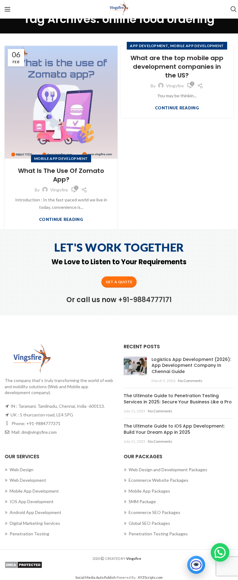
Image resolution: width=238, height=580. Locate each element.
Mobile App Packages (149, 491)
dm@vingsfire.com (39, 432)
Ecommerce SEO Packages (154, 512)
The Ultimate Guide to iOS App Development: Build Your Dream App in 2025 (174, 429)
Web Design (21, 469)
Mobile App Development (61, 158)
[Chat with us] (196, 565)
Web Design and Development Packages (168, 469)
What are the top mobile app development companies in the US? (176, 67)
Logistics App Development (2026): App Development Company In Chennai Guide (191, 365)
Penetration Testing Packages (158, 533)
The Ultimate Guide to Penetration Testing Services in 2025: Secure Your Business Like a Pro (178, 399)
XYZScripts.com (150, 577)
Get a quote (119, 281)
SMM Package (142, 501)
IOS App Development (32, 501)
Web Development (28, 480)
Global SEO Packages (149, 523)
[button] (220, 552)
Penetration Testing (29, 533)
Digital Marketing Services (35, 523)
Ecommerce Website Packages (158, 480)
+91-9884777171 (145, 300)
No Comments (190, 380)
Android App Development (35, 512)
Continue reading (61, 220)
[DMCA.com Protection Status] (119, 565)
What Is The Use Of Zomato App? (61, 175)
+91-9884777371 (43, 423)
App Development (149, 45)
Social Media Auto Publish (95, 577)
